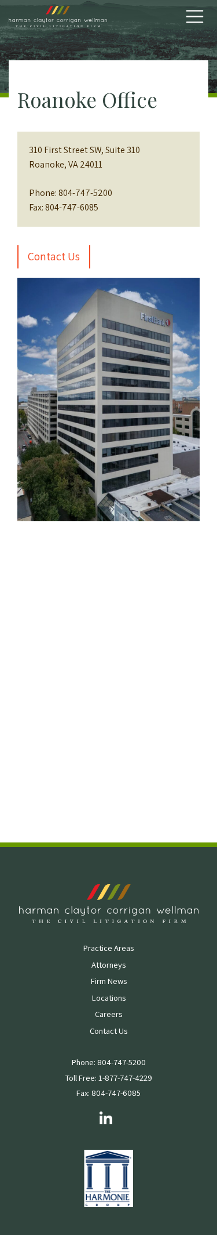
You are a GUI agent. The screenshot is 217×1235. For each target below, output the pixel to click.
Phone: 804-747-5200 (109, 1061)
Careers (108, 1013)
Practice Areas (108, 947)
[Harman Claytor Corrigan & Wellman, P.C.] (58, 16)
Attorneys (108, 964)
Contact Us (54, 256)
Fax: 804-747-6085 (108, 1092)
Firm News (109, 980)
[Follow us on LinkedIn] (106, 1119)
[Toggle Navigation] (194, 16)
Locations (109, 997)
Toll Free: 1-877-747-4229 (108, 1077)
